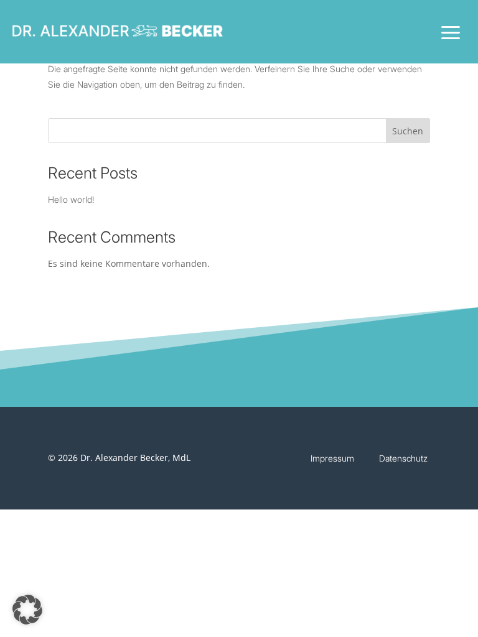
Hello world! (71, 199)
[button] (27, 609)
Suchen (407, 131)
